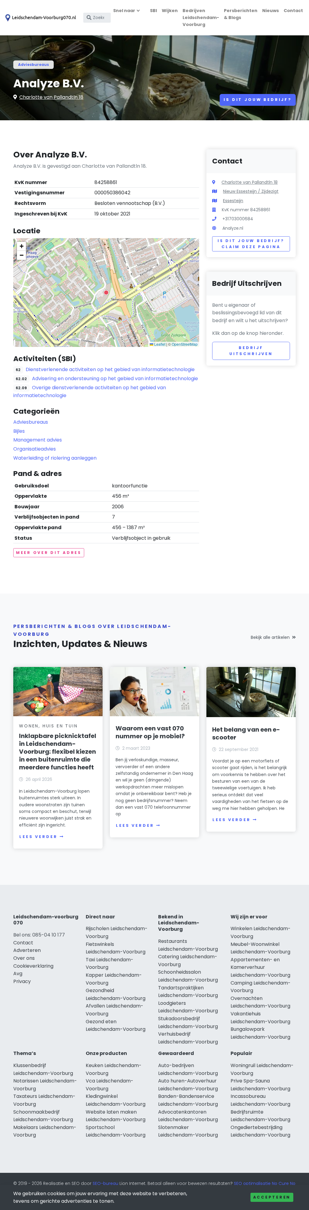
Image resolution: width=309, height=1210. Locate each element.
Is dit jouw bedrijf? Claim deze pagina (251, 243)
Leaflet (159, 344)
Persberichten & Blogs (240, 14)
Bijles (19, 431)
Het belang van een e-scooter (246, 733)
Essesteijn (233, 201)
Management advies (37, 439)
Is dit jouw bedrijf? (258, 99)
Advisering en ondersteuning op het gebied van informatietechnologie (115, 378)
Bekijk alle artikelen (270, 637)
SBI (153, 11)
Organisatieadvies (34, 448)
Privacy (22, 981)
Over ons (24, 958)
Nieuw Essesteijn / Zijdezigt (251, 191)
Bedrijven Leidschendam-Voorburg (201, 18)
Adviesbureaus (33, 64)
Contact (293, 11)
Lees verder (38, 836)
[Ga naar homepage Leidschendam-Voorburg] (40, 17)
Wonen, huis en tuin (48, 726)
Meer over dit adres (48, 552)
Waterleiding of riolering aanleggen (55, 458)
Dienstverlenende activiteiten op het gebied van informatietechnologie (110, 369)
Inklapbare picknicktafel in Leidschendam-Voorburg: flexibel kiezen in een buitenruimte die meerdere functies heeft (57, 752)
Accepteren (272, 1197)
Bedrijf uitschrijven (251, 350)
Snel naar (124, 11)
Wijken (170, 11)
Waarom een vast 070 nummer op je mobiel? (150, 732)
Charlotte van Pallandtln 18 (51, 97)
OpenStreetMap (185, 344)
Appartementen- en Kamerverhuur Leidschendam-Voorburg (260, 967)
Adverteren (27, 950)
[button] (106, 292)
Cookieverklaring (33, 965)
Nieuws (270, 11)
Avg (17, 973)
